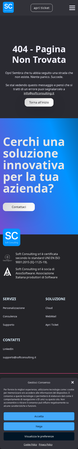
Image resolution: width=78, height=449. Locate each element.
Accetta (39, 416)
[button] (72, 382)
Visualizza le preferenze (39, 436)
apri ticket (42, 8)
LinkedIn (8, 349)
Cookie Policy (30, 444)
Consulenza (10, 316)
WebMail (51, 316)
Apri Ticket (52, 324)
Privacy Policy (45, 444)
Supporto (8, 324)
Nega (39, 426)
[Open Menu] (72, 8)
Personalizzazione (14, 308)
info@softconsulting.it (39, 93)
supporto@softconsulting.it (19, 357)
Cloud (49, 308)
